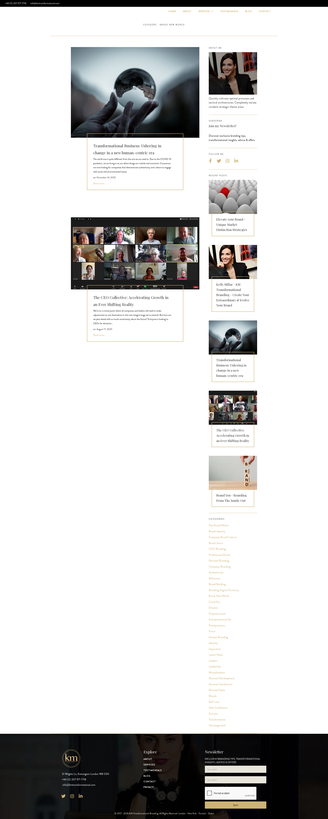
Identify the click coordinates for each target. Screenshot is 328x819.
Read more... (99, 183)
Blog (147, 776)
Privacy (149, 787)
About (187, 11)
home (172, 11)
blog (248, 11)
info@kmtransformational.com (44, 3)
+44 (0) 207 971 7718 (15, 3)
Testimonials (153, 770)
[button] (206, 11)
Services (149, 765)
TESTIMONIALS (229, 11)
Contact (265, 11)
